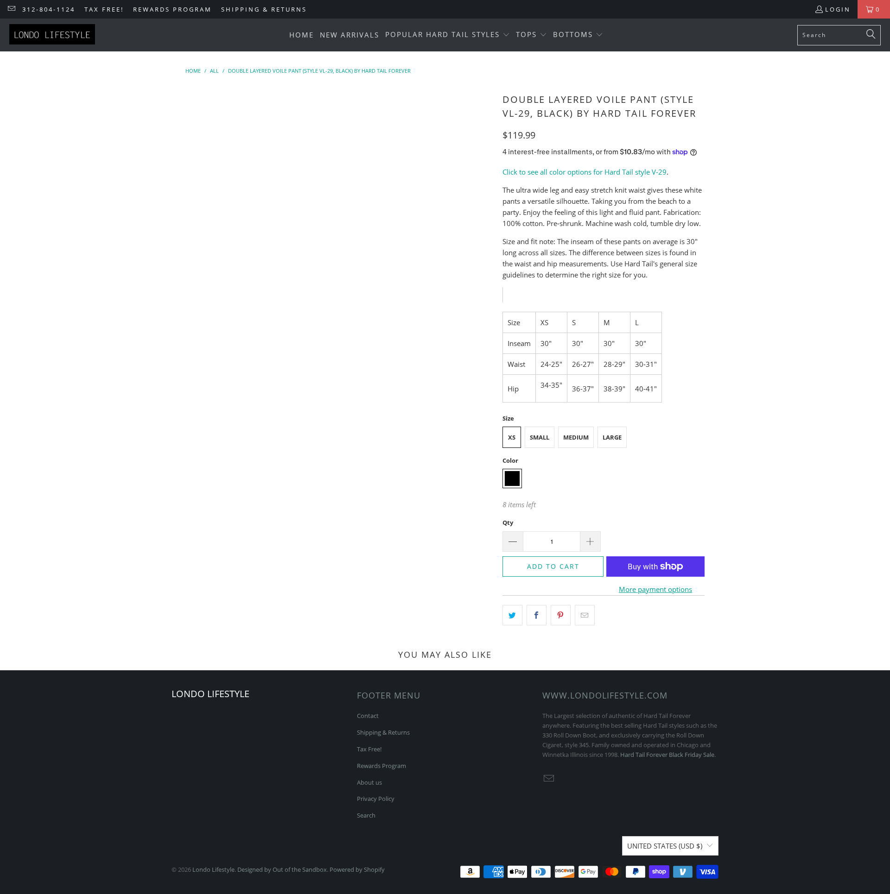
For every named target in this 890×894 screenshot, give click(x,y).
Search (366, 815)
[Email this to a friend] (585, 615)
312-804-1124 (48, 9)
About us (369, 782)
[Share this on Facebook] (537, 615)
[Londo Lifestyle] (52, 35)
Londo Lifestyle (213, 869)
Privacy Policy (375, 798)
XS (511, 437)
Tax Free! (104, 9)
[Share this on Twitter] (512, 615)
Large (612, 437)
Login (838, 9)
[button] (447, 35)
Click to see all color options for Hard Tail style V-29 (584, 171)
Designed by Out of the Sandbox (282, 869)
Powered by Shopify (357, 869)
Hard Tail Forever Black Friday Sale (667, 754)
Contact (368, 715)
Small (539, 437)
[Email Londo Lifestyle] (11, 9)
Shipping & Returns (264, 9)
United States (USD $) (664, 845)
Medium (576, 437)
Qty (507, 522)
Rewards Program (172, 9)
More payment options (655, 589)
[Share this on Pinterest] (561, 615)
